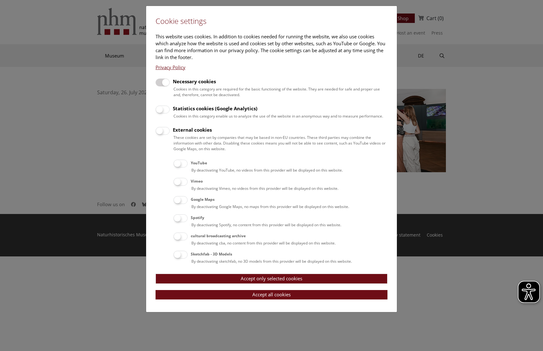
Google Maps (203, 199)
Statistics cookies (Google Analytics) (215, 108)
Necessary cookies (194, 81)
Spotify (197, 217)
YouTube (199, 163)
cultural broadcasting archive (218, 236)
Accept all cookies (271, 294)
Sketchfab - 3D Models (211, 254)
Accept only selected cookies (271, 278)
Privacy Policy (170, 67)
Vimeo (197, 181)
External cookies (192, 130)
